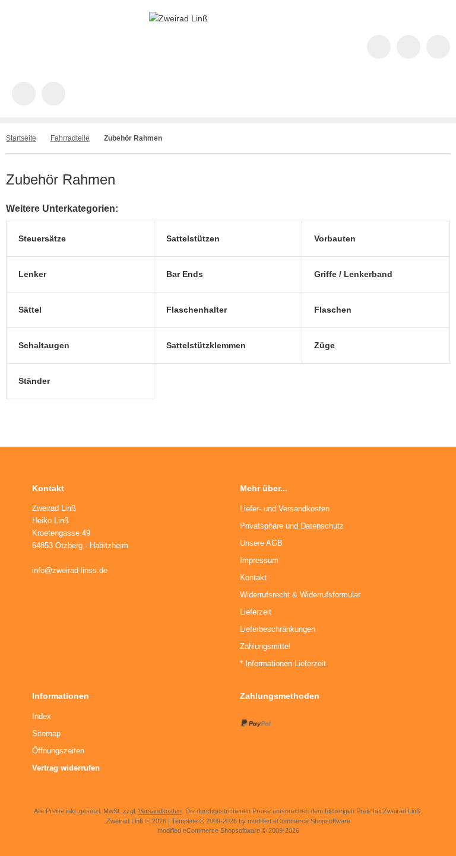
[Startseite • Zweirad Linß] (178, 18)
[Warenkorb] (24, 94)
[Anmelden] (438, 47)
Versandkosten (160, 810)
